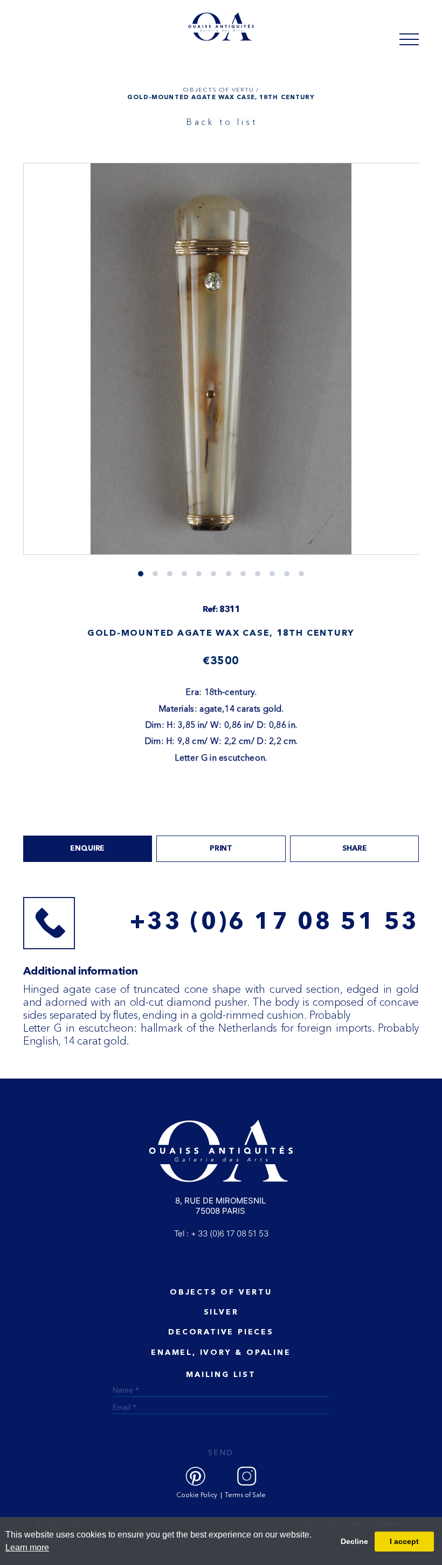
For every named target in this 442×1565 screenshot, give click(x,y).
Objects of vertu (221, 1292)
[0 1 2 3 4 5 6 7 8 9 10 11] (221, 369)
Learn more (27, 1547)
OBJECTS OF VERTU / (221, 89)
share (354, 848)
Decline (354, 1541)
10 (286, 573)
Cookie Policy (196, 1495)
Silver (221, 1312)
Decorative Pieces (221, 1332)
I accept (404, 1541)
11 (301, 573)
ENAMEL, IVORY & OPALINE (221, 1353)
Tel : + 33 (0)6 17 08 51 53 (221, 1233)
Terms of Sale (245, 1495)
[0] (409, 38)
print (221, 848)
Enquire (87, 848)
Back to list (222, 121)
